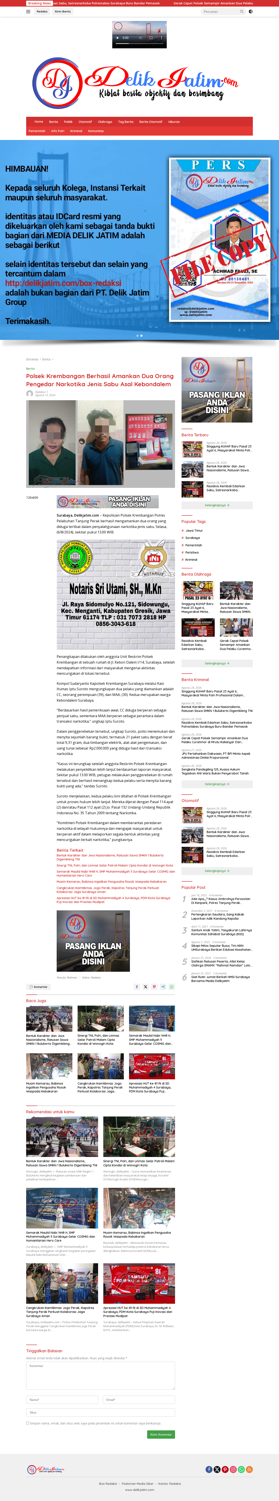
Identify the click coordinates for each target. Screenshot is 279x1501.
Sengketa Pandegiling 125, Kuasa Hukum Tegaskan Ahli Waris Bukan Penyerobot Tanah (215, 771)
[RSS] (249, 1470)
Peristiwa (192, 552)
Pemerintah (37, 131)
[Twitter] (217, 1470)
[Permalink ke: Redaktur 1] (29, 393)
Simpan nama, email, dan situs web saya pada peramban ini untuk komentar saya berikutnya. (95, 1423)
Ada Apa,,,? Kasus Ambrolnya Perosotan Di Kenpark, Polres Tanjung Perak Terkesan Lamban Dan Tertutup (220, 901)
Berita (53, 122)
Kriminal (76, 131)
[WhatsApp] (241, 1470)
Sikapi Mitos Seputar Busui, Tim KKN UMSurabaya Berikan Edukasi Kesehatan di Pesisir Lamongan (221, 948)
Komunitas (96, 131)
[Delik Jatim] (135, 83)
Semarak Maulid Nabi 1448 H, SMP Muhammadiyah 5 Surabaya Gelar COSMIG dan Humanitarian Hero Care (116, 873)
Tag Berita (125, 122)
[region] (139, 246)
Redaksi (42, 11)
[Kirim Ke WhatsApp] (171, 987)
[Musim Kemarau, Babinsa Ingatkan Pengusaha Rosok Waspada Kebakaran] (49, 1066)
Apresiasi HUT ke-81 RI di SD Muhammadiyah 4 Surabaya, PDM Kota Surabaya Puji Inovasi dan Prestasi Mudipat (113, 900)
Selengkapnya (215, 505)
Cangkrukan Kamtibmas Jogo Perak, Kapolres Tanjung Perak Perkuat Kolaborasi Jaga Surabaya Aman (108, 890)
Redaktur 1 (41, 392)
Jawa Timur (194, 531)
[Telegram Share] (163, 987)
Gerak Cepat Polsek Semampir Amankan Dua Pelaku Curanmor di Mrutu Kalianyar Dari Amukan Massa (163, 3)
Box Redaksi (108, 1484)
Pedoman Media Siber (138, 1484)
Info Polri (57, 131)
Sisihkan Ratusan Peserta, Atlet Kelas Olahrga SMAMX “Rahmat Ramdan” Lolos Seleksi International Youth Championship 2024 (221, 963)
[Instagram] (233, 1470)
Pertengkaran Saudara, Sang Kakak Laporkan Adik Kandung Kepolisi (217, 916)
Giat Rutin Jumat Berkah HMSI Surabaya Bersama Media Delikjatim (220, 979)
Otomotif (85, 122)
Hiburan (174, 122)
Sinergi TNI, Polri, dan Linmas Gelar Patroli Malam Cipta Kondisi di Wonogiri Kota (115, 865)
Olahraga (105, 122)
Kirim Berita (63, 11)
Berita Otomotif (151, 122)
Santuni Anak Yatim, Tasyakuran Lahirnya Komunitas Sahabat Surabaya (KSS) (221, 932)
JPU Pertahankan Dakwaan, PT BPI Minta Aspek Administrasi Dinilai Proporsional (216, 756)
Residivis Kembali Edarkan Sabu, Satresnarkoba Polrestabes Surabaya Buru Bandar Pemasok (227, 488)
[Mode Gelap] (250, 11)
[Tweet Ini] (145, 987)
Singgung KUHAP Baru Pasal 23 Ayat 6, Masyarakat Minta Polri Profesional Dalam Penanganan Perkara (229, 448)
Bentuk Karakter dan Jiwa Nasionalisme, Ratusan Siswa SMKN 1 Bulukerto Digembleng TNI (110, 857)
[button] (242, 11)
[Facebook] (209, 1470)
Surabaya (192, 538)
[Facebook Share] (137, 987)
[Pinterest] (225, 1470)
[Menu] (29, 11)
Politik (68, 122)
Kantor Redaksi (169, 1484)
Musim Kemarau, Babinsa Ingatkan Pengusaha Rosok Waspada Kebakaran (112, 882)
